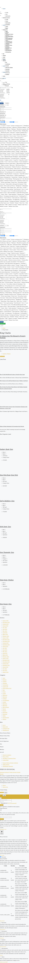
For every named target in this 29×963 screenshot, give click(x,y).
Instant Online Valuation (9, 34)
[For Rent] (3, 90)
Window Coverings (13, 204)
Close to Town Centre (21, 136)
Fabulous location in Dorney (15, 146)
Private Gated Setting (5, 182)
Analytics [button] (2, 938)
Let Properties (7, 17)
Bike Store (10, 130)
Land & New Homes (8, 45)
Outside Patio (14, 177)
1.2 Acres (3, 125)
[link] (5, 371)
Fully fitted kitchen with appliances (12, 149)
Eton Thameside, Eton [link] (7, 552)
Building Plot (25, 130)
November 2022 (6, 661)
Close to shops (13, 136)
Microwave (12, 165)
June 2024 (5, 629)
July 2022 (5, 668)
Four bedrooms (21, 148)
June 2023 (5, 649)
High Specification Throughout (11, 156)
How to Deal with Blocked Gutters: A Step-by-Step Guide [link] (12, 374)
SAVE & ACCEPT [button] (4, 962)
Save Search (3, 323)
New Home (24, 166)
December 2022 (6, 660)
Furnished (23, 149)
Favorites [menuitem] (7, 102)
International (7, 46)
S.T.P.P (24, 187)
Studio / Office (4, 194)
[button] (3, 123)
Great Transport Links (23, 154)
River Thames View (12, 187)
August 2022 (5, 667)
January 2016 (5, 672)
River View (19, 187)
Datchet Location (15, 139)
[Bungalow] (4, 95)
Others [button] (1, 955)
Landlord (5, 698)
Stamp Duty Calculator (9, 67)
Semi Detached (17, 189)
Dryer (2, 144)
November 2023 (6, 641)
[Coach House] (4, 98)
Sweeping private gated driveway (11, 196)
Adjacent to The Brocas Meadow (19, 127)
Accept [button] (4, 829)
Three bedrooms (15, 197)
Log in (4, 725)
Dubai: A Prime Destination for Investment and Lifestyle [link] (12, 426)
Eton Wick (22, 144)
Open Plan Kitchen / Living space (12, 173)
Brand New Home (17, 130)
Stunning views (21, 194)
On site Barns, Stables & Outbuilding (14, 170)
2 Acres (8, 125)
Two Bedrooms (16, 199)
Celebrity (4, 353)
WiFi (6, 204)
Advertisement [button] (3, 946)
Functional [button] (2, 920)
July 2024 (5, 627)
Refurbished (25, 185)
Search (2, 103)
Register (4, 72)
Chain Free (12, 132)
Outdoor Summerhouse (19, 175)
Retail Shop (3, 187)
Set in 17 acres (25, 189)
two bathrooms (8, 199)
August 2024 (5, 625)
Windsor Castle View (22, 204)
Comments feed (6, 728)
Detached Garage (12, 141)
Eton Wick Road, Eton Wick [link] (9, 475)
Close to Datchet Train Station (19, 134)
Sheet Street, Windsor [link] (7, 580)
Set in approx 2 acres (5, 190)
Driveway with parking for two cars (21, 142)
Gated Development (20, 153)
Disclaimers (7, 74)
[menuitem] (4, 82)
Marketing (5, 703)
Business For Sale (5, 132)
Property (4, 17)
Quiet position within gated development (14, 184)
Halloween (5, 695)
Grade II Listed (7, 154)
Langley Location (8, 160)
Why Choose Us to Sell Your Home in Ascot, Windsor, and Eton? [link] (14, 380)
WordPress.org (6, 730)
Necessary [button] (2, 855)
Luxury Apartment (23, 161)
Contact (4, 65)
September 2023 (6, 644)
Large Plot (16, 160)
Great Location (15, 154)
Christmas (5, 683)
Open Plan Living (24, 173)
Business (4, 679)
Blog (6, 82)
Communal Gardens (18, 137)
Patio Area (25, 177)
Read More (2, 356)
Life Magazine (7, 83)
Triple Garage (23, 197)
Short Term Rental (11, 192)
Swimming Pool (22, 196)
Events (4, 691)
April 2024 (5, 632)
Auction (6, 26)
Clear (1, 101)
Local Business (6, 700)
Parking (20, 177)
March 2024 (5, 634)
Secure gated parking (8, 189)
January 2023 (5, 658)
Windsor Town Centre (13, 206)
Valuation (4, 59)
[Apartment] (4, 94)
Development (9, 142)
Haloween (5, 696)
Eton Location (16, 144)
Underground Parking (14, 201)
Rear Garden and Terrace (9, 185)
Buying (6, 33)
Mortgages (5, 705)
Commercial (7, 43)
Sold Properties (7, 15)
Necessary (4, 857)
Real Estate (5, 712)
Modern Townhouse (16, 166)
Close (6, 792)
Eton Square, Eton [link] (6, 604)
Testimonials (7, 90)
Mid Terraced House (20, 165)
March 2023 (5, 655)
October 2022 (5, 663)
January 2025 (5, 620)
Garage (17, 151)
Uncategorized (6, 717)
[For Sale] (3, 91)
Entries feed (5, 726)
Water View (22, 202)
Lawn (6, 161)
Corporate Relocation (8, 39)
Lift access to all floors (13, 161)
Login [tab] (4, 795)
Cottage (8, 139)
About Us (4, 78)
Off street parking (9, 168)
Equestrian (7, 48)
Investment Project (15, 158)
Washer (16, 202)
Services (4, 25)
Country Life (5, 686)
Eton (4, 690)
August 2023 (5, 646)
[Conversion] (3, 89)
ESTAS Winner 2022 (7, 688)
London (4, 702)
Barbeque (14, 129)
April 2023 (5, 653)
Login (2, 804)
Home (4, 328)
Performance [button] (2, 929)
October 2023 (5, 643)
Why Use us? (7, 92)
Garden (8, 153)
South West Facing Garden (22, 192)
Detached (22, 139)
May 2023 (5, 651)
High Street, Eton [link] (5, 526)
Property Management (8, 38)
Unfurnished (22, 201)
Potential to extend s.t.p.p (22, 180)
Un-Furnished (24, 199)
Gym (2, 156)
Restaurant (5, 714)
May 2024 (5, 631)
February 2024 (6, 636)
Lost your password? (12, 803)
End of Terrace (8, 144)
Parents (4, 709)
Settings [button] (1, 829)
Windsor (9, 353)
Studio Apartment (12, 194)
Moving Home (6, 707)
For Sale (6, 12)
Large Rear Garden (23, 160)
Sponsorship (7, 89)
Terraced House (7, 197)
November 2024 (6, 622)
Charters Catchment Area (21, 132)
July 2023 (5, 648)
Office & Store (17, 168)
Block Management (8, 50)
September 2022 (6, 665)
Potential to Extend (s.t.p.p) (10, 180)
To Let (6, 14)
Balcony (8, 129)
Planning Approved (17, 178)
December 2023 (6, 639)
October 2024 (5, 624)
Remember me (4, 803)
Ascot (4, 678)
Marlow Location (5, 165)
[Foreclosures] (3, 92)
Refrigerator (18, 185)
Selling (6, 31)
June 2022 (5, 670)
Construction (5, 684)
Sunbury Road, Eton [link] (6, 449)
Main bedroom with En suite (23, 163)
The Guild (7, 85)
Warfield (12, 202)
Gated (13, 153)
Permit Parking (9, 178)
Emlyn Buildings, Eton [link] (7, 501)
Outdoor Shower (9, 175)
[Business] (4, 96)
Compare (2, 792)
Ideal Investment (22, 156)
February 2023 (6, 656)
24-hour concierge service (16, 125)
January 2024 (5, 637)
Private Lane (14, 182)
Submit (2, 819)
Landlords (7, 34)
